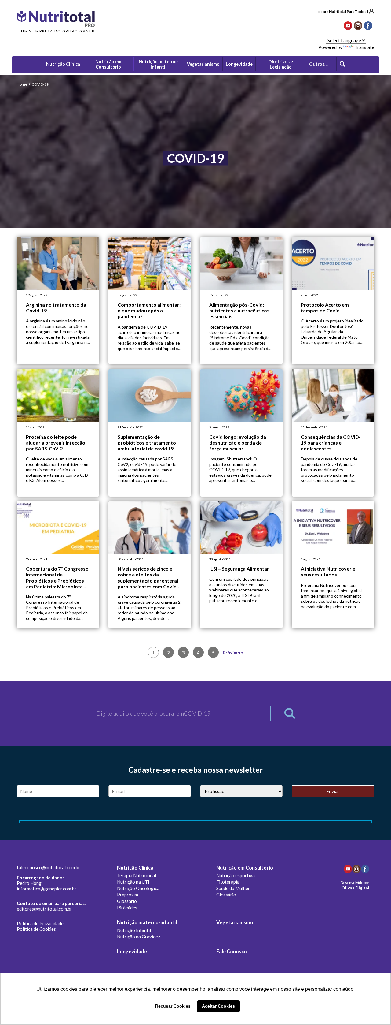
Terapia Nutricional (136, 875)
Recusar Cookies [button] (173, 1006)
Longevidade (132, 952)
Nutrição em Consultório (244, 868)
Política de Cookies (36, 929)
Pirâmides (127, 907)
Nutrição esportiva (235, 875)
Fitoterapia (227, 882)
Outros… (318, 64)
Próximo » (233, 652)
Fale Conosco (231, 952)
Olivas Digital (355, 887)
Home (22, 84)
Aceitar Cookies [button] (218, 1006)
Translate (364, 47)
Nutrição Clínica (135, 868)
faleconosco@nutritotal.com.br (48, 867)
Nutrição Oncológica (138, 888)
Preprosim (127, 894)
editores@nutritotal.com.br (44, 908)
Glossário (127, 901)
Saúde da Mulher (233, 888)
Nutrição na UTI (133, 882)
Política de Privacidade (40, 923)
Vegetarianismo (234, 922)
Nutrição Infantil (134, 930)
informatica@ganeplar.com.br (46, 888)
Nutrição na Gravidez (138, 936)
